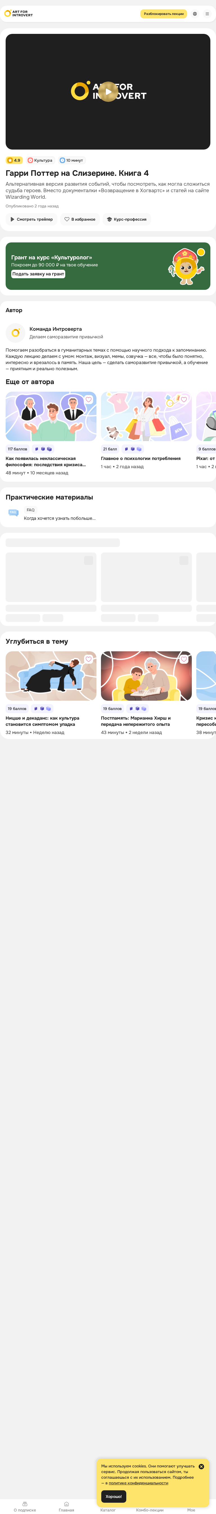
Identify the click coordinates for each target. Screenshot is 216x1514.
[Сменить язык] (194, 13)
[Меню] (207, 13)
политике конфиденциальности (138, 1482)
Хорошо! (114, 1496)
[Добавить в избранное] (88, 399)
